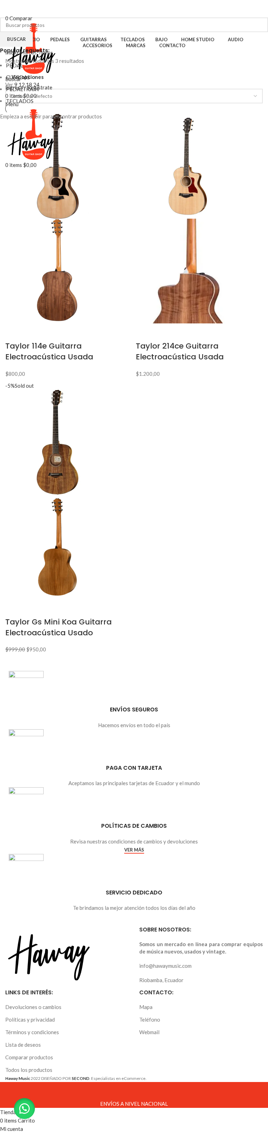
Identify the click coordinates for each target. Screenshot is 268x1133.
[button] (24, 1108)
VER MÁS (134, 850)
